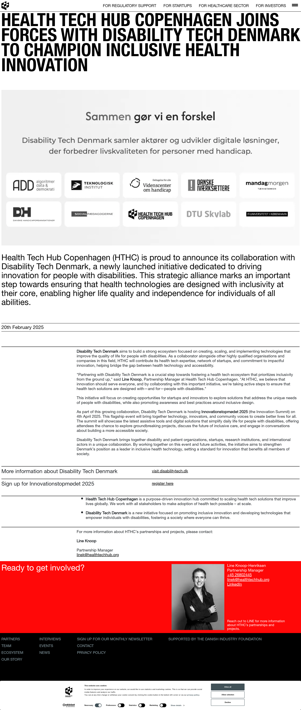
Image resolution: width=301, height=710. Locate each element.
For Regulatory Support (129, 5)
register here (162, 482)
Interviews (50, 638)
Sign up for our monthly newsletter (114, 638)
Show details (176, 705)
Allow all (227, 687)
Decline (228, 702)
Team (6, 645)
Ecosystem (12, 652)
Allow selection (228, 695)
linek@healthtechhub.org (248, 579)
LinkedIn (234, 583)
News (44, 652)
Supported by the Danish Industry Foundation (215, 638)
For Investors (271, 5)
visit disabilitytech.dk (170, 470)
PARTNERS (10, 638)
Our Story (11, 658)
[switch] (121, 705)
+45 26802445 (239, 574)
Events (46, 645)
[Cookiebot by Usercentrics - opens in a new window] (69, 705)
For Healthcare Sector (224, 5)
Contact (85, 645)
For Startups (177, 5)
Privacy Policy (91, 652)
